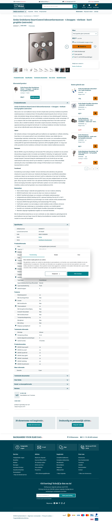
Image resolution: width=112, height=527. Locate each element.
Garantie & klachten (18, 470)
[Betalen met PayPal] (96, 515)
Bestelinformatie (61, 78)
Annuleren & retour (18, 467)
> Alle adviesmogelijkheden (42, 473)
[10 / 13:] (62, 70)
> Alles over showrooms (84, 473)
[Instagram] (62, 503)
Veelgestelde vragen (24, 447)
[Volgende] (67, 47)
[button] (95, 47)
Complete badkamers (62, 458)
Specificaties (28, 78)
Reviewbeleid (16, 472)
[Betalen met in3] (96, 519)
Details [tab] (56, 254)
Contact (80, 470)
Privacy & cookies (47, 516)
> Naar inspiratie (61, 473)
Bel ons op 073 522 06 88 (91, 447)
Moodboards (60, 462)
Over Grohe (52, 78)
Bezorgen (15, 465)
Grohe (40, 237)
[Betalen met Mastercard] (87, 515)
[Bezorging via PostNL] (69, 515)
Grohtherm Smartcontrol (45, 240)
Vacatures (81, 462)
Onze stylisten (39, 467)
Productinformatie (19, 78)
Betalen (15, 462)
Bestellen (15, 460)
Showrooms (79, 12)
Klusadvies (38, 470)
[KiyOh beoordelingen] (64, 515)
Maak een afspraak (40, 458)
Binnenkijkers (60, 465)
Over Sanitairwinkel (83, 460)
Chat (65, 447)
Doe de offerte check (40, 460)
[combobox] (57, 6)
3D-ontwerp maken (40, 462)
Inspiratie (30, 12)
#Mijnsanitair (60, 470)
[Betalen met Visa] (78, 515)
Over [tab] (79, 254)
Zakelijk (96, 12)
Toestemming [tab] (33, 254)
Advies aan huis (39, 465)
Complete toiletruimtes (63, 460)
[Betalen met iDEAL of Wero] (73, 515)
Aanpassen (55, 273)
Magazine (59, 467)
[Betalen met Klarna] (92, 519)
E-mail (44, 447)
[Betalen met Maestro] (82, 515)
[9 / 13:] (57, 70)
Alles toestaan (78, 273)
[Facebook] (54, 503)
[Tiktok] (64, 503)
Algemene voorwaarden (34, 516)
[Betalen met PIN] (92, 515)
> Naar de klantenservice (20, 475)
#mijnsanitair (42, 12)
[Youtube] (57, 503)
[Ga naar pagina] (97, 168)
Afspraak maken (88, 12)
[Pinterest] (59, 503)
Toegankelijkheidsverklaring (20, 518)
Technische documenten (40, 78)
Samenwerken (82, 467)
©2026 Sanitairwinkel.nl (19, 516)
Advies (36, 12)
